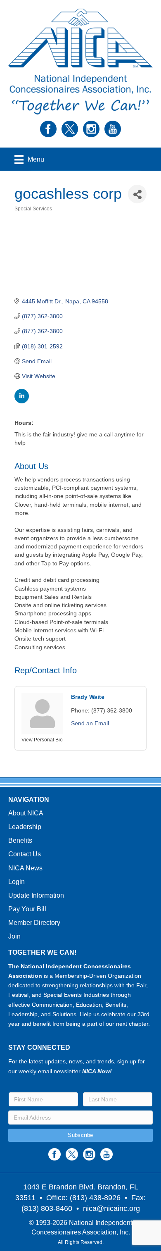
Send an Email (90, 723)
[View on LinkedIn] (21, 401)
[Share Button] (137, 194)
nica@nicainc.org (111, 1208)
